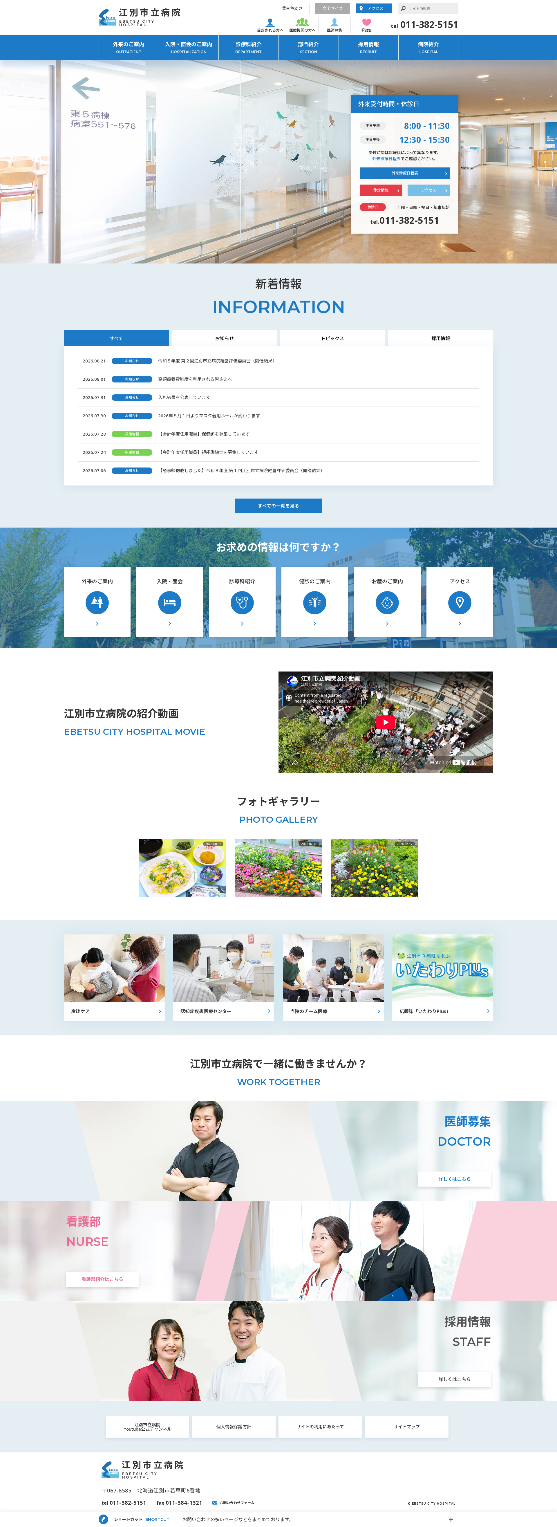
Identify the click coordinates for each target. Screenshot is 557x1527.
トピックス (332, 338)
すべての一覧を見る (278, 506)
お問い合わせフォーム (237, 1503)
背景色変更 (292, 8)
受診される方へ (270, 30)
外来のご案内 (128, 47)
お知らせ (224, 338)
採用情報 (368, 47)
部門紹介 (308, 47)
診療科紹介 (248, 47)
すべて (116, 338)
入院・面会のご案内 (188, 47)
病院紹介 (428, 47)
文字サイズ (333, 8)
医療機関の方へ (302, 30)
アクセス (376, 8)
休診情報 (380, 190)
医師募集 (334, 30)
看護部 (366, 30)
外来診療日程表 (386, 158)
